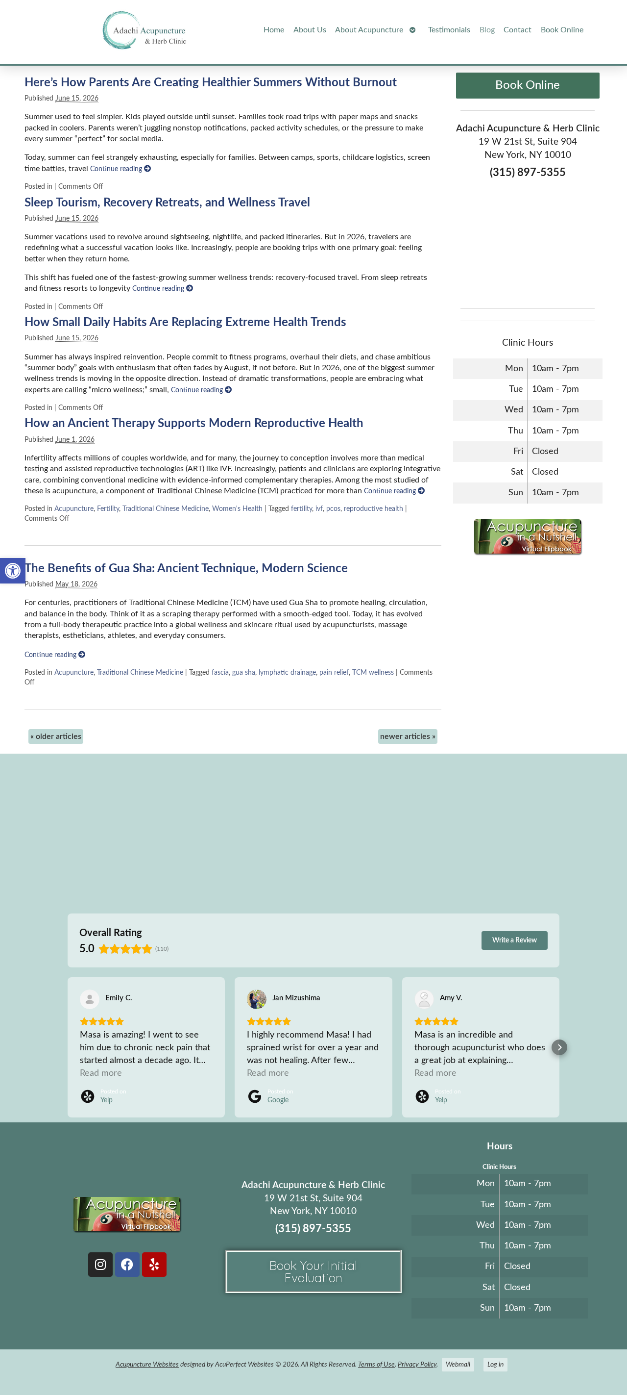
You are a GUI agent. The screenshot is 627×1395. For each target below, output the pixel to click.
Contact (517, 30)
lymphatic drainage (287, 672)
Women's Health (237, 508)
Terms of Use (376, 1364)
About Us (309, 30)
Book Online (562, 30)
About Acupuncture (369, 30)
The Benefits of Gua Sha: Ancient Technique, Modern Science (186, 569)
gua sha (243, 672)
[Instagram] (100, 1264)
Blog (487, 30)
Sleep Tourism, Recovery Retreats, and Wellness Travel (167, 203)
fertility (301, 508)
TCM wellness (373, 672)
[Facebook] (127, 1264)
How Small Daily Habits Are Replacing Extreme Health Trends (185, 323)
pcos (333, 508)
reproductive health (373, 508)
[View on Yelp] (89, 999)
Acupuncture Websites (147, 1364)
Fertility (108, 508)
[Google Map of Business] (527, 240)
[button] (12, 570)
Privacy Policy (417, 1364)
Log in (495, 1364)
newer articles (407, 736)
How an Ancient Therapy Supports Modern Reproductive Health (193, 424)
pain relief (334, 672)
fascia (220, 672)
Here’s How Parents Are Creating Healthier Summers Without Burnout (210, 83)
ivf (319, 508)
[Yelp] (154, 1264)
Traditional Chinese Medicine (165, 508)
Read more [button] (101, 1073)
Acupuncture (74, 508)
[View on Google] (256, 999)
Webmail (458, 1364)
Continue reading (117, 169)
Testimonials (449, 30)
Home (274, 30)
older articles (55, 736)
